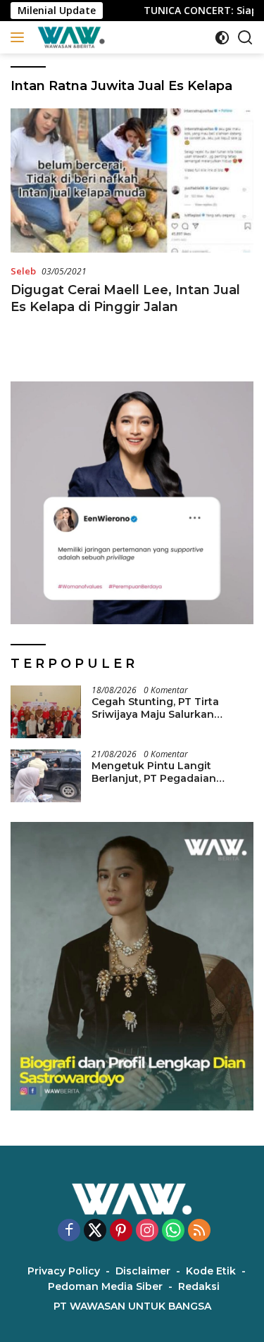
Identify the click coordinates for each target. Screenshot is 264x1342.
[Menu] (20, 37)
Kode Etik (211, 1271)
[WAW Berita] (69, 37)
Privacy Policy (63, 1271)
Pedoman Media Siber (105, 1286)
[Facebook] (69, 1231)
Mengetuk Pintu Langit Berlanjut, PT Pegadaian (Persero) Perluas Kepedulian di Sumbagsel (167, 772)
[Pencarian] (245, 37)
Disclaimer (142, 1271)
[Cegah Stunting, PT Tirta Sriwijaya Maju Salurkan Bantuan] (46, 711)
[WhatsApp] (173, 1231)
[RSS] (199, 1231)
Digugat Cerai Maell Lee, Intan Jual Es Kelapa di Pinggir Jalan (125, 298)
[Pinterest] (121, 1231)
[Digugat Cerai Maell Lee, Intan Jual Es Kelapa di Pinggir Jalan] (132, 180)
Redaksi (199, 1286)
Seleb (23, 271)
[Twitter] (95, 1231)
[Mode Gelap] (222, 37)
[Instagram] (147, 1231)
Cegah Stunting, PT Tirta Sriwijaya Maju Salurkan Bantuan (155, 708)
